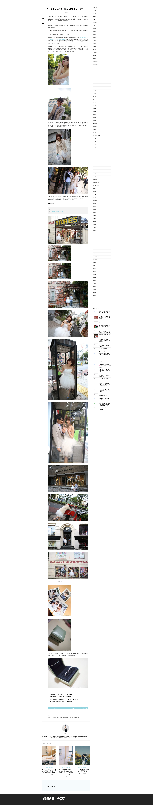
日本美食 (94, 197)
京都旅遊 (94, 76)
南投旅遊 (94, 93)
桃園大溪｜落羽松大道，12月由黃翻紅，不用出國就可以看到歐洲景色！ (104, 340)
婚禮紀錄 (50, 717)
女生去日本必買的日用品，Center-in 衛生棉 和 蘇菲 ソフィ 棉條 (105, 345)
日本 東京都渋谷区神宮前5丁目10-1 (59, 211)
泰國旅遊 (94, 224)
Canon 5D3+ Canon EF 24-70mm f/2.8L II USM (68, 30)
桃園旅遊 (94, 209)
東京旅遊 (94, 203)
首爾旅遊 (94, 283)
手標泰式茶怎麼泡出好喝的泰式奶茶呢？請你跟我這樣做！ (104, 335)
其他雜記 (94, 49)
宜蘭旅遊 (94, 156)
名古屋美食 (95, 126)
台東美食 (94, 114)
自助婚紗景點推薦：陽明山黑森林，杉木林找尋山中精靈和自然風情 (64, 699)
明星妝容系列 (95, 200)
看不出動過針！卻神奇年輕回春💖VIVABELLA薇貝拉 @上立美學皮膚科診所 (105, 366)
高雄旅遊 (94, 292)
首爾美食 (94, 286)
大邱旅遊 (94, 144)
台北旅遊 (94, 102)
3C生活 (94, 67)
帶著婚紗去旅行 (95, 52)
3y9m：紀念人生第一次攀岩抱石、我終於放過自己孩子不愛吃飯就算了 (104, 390)
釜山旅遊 (94, 268)
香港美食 (94, 43)
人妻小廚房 (95, 46)
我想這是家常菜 (95, 179)
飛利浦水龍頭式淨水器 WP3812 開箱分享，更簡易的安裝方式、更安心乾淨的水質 (104, 331)
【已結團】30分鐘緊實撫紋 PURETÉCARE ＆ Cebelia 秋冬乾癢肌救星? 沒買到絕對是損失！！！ (102, 385)
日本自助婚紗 (60, 717)
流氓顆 (65, 734)
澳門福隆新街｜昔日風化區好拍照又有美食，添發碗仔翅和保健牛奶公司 (104, 317)
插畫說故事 (95, 55)
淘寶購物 (94, 227)
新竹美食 (94, 191)
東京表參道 (71, 717)
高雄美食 (94, 295)
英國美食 (94, 40)
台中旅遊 (94, 96)
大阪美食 (94, 153)
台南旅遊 (94, 108)
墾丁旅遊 (94, 141)
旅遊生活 (94, 10)
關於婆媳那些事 (95, 64)
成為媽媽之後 (51, 767)
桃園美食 (94, 212)
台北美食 (94, 105)
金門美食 (94, 265)
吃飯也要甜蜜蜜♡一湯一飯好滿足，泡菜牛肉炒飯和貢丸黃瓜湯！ (104, 313)
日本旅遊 (54, 717)
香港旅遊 (94, 289)
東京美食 (94, 206)
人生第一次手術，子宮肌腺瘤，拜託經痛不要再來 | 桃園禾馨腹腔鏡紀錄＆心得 (49, 771)
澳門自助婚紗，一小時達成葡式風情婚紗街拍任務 (60, 696)
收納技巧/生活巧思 (96, 185)
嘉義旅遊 (94, 129)
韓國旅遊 (94, 277)
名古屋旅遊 (95, 123)
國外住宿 (94, 132)
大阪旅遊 (94, 150)
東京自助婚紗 (66, 717)
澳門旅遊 (94, 230)
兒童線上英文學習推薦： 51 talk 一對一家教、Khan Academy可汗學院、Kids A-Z (66, 771)
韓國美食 (94, 280)
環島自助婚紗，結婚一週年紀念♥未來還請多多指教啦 (61, 694)
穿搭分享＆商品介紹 (96, 239)
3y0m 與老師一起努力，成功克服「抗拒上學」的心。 (104, 408)
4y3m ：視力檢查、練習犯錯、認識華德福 (82, 770)
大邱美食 (94, 147)
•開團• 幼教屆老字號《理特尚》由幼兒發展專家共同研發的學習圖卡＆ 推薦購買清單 (104, 404)
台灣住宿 (94, 117)
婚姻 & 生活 (46, 767)
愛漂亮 (94, 19)
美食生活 (94, 13)
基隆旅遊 (94, 138)
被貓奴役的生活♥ (96, 61)
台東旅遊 (94, 111)
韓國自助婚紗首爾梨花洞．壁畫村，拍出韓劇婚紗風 (61, 701)
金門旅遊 (94, 262)
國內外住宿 (95, 22)
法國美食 (94, 34)
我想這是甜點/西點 (96, 182)
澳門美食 (94, 37)
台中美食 (94, 99)
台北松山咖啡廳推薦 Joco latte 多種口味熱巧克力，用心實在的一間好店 (105, 350)
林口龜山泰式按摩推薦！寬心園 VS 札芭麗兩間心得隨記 (104, 326)
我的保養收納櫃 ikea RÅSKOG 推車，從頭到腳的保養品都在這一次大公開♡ (105, 355)
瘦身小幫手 (95, 233)
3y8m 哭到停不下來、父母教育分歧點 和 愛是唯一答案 (104, 394)
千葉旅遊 (94, 90)
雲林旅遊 (94, 274)
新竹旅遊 (94, 188)
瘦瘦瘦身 (94, 16)
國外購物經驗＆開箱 (96, 135)
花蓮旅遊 (94, 242)
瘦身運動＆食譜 (95, 236)
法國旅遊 (94, 221)
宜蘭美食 (94, 159)
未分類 (94, 25)
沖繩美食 (94, 218)
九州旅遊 (94, 70)
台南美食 (94, 31)
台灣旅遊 (94, 120)
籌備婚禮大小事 (95, 58)
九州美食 (94, 73)
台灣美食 (94, 28)
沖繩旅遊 (94, 215)
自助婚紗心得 (77, 717)
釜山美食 (94, 271)
